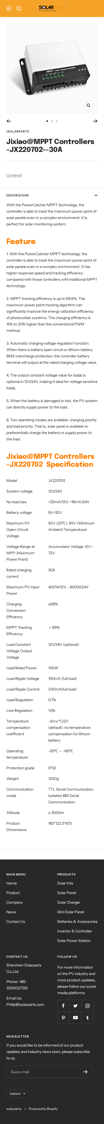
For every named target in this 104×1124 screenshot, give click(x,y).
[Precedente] (8, 121)
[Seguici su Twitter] (75, 1006)
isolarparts (17, 131)
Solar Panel (66, 892)
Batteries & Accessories (77, 921)
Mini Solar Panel (70, 912)
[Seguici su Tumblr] (87, 1018)
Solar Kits (65, 883)
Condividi (14, 175)
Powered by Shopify (43, 1109)
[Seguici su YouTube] (75, 1018)
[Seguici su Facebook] (63, 1006)
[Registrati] (85, 1072)
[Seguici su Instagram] (87, 1006)
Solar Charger (68, 902)
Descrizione (17, 195)
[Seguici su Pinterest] (63, 1018)
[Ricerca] (19, 8)
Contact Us (15, 921)
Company (14, 902)
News (11, 912)
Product (13, 892)
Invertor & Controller (74, 931)
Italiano (15, 1094)
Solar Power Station (73, 940)
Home (11, 883)
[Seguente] (95, 121)
